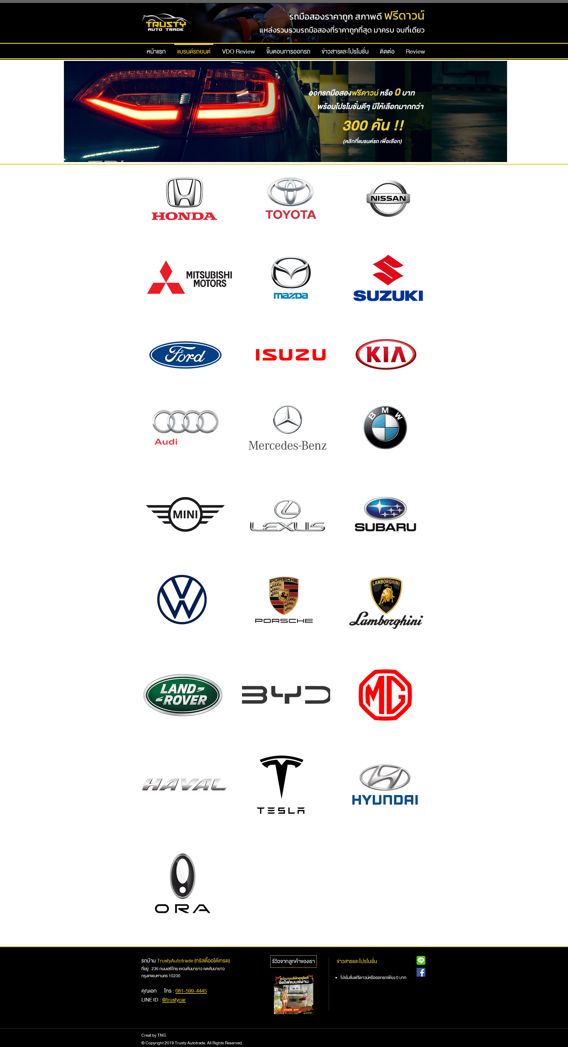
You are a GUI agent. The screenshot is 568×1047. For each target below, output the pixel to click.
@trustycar (174, 1000)
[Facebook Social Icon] (421, 972)
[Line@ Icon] (421, 960)
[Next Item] (308, 994)
